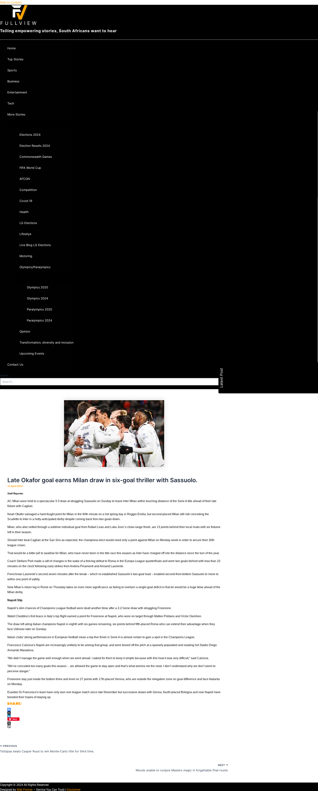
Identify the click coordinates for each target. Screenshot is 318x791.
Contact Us (15, 364)
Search (4, 375)
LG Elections (28, 223)
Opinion (25, 331)
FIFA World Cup (30, 168)
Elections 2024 (30, 134)
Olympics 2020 (37, 287)
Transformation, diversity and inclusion (46, 342)
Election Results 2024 (35, 145)
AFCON (25, 179)
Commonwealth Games (36, 157)
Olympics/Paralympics (35, 267)
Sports (12, 70)
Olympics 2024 (37, 298)
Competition (28, 190)
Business (13, 81)
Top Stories (15, 59)
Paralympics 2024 (39, 320)
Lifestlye (25, 234)
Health (24, 212)
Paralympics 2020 (39, 309)
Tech (10, 103)
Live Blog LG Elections (35, 245)
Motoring (26, 256)
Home (11, 48)
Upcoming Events (32, 353)
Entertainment (17, 92)
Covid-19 (26, 201)
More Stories (16, 114)
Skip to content (11, 2)
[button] (27, 114)
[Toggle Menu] (40, 124)
